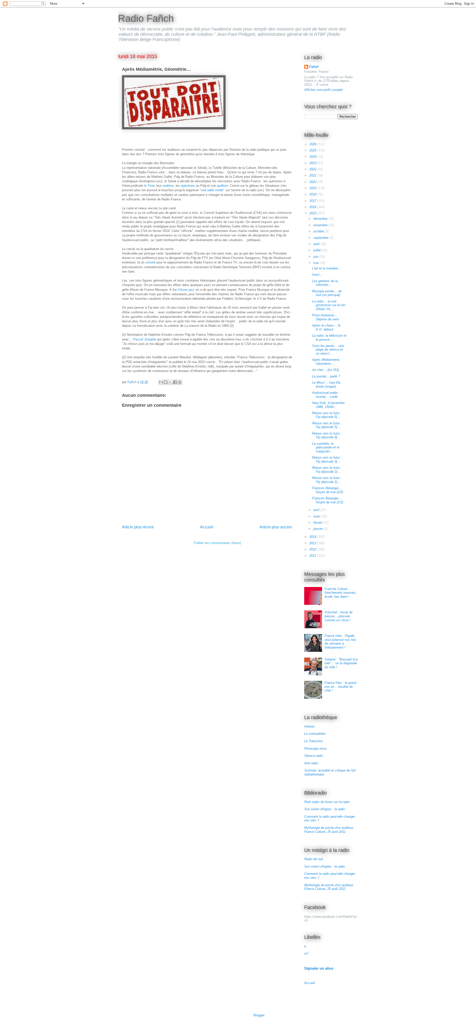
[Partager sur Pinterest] (179, 382)
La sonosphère (314, 733)
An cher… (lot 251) (325, 370)
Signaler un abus (318, 968)
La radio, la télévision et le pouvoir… (329, 337)
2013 (313, 543)
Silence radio (313, 756)
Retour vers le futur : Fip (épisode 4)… (327, 435)
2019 (313, 188)
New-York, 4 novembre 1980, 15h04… (328, 405)
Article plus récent (137, 527)
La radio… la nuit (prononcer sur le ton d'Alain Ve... (328, 305)
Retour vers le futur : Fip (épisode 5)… (327, 425)
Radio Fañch (146, 18)
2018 (313, 194)
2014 (313, 537)
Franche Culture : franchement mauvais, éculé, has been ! (341, 592)
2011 (313, 555)
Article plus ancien (276, 527)
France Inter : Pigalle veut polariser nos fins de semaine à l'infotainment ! (340, 641)
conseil (150, 262)
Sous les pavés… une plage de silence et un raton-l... (328, 349)
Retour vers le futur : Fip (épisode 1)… (327, 480)
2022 (313, 169)
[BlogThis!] (165, 382)
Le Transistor (313, 741)
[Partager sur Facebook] (175, 382)
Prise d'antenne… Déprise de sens (325, 317)
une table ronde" (212, 190)
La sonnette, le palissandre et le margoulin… (325, 447)
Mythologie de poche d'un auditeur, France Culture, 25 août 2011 (329, 830)
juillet (317, 250)
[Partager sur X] (170, 382)
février (318, 522)
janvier (318, 529)
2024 (313, 156)
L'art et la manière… (326, 268)
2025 (313, 150)
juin (316, 256)
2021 (313, 175)
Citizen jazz (186, 290)
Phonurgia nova (315, 748)
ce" (306, 953)
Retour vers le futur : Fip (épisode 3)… (327, 459)
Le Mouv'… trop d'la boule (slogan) (326, 384)
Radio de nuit (313, 859)
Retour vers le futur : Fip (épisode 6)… (327, 415)
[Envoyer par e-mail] (160, 382)
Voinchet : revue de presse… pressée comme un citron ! (339, 616)
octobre (319, 231)
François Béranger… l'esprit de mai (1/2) (327, 500)
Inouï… (317, 274)
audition (168, 185)
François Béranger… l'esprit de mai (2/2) (327, 490)
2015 (313, 213)
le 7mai (149, 185)
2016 (313, 207)
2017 (313, 201)
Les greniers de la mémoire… (325, 283)
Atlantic (309, 726)
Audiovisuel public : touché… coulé (326, 395)
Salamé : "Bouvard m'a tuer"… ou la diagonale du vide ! (341, 663)
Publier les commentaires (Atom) (217, 543)
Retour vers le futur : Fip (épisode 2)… (327, 470)
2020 (313, 182)
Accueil (206, 527)
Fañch (314, 67)
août (317, 244)
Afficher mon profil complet (323, 90)
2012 (313, 549)
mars (317, 516)
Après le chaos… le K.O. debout (326, 327)
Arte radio (311, 763)
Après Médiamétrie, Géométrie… (326, 362)
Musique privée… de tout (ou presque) (327, 293)
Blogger (259, 1015)
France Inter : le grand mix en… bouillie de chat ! (340, 686)
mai (316, 263)
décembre (320, 218)
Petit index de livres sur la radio (327, 802)
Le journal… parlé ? (326, 376)
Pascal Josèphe (144, 339)
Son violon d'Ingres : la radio (324, 809)
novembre (320, 225)
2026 (313, 144)
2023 (313, 163)
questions (188, 185)
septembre (321, 238)
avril (316, 510)
